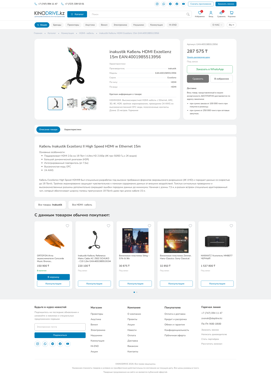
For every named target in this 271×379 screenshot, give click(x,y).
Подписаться (60, 335)
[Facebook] (177, 4)
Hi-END (173, 24)
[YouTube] (183, 4)
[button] (102, 45)
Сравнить (198, 78)
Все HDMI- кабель (82, 204)
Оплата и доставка (175, 313)
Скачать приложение (200, 4)
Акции (43, 24)
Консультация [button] (53, 283)
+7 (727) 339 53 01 (74, 3)
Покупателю (173, 307)
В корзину (53, 277)
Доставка (133, 340)
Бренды (57, 24)
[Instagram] (157, 4)
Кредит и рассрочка (176, 319)
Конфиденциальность (177, 330)
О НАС (216, 24)
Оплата (132, 335)
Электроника (120, 24)
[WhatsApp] (163, 4)
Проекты (132, 319)
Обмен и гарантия (175, 324)
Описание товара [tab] (48, 129)
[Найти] (188, 14)
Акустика (90, 24)
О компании (134, 313)
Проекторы (73, 24)
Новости (132, 330)
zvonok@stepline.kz (211, 318)
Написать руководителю (214, 334)
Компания (134, 307)
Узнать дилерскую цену (198, 57)
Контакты (133, 351)
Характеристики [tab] (72, 129)
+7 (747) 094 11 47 (47, 3)
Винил (104, 24)
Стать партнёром (210, 339)
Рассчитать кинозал (211, 343)
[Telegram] (170, 4)
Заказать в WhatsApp (210, 69)
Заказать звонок (226, 4)
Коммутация (156, 24)
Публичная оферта (175, 335)
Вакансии (133, 346)
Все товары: (50, 204)
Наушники (138, 24)
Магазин (96, 307)
